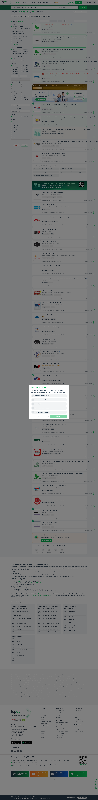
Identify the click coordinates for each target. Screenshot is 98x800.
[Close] (67, 387)
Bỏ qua (39, 416)
